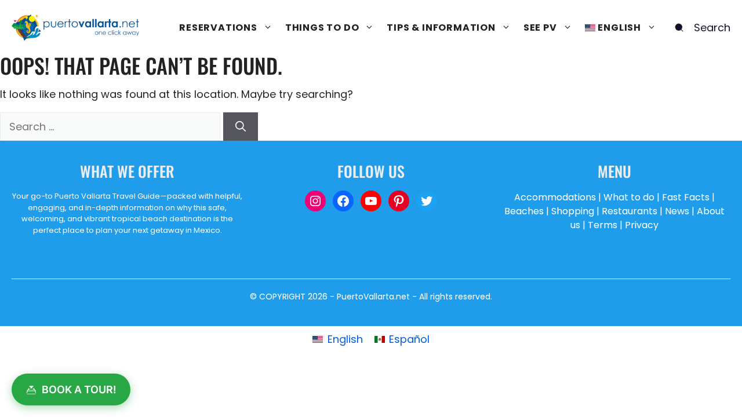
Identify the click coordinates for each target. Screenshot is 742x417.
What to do (628, 197)
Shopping (572, 211)
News (677, 211)
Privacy (642, 225)
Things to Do (322, 27)
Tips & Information (441, 27)
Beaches (524, 211)
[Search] (240, 126)
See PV (540, 27)
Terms (602, 225)
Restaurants (629, 211)
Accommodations (555, 197)
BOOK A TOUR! (79, 389)
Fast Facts (686, 197)
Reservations (218, 27)
